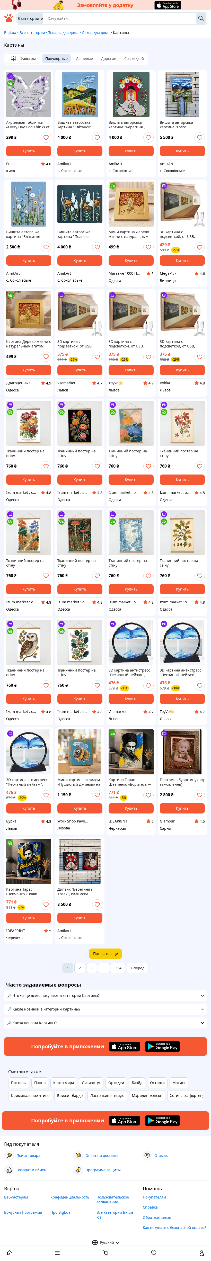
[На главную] (8, 20)
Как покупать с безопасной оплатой (175, 1227)
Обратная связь (157, 1217)
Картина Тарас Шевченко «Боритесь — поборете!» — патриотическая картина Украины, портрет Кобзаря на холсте (131, 782)
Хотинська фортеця (187, 1095)
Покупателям (154, 1197)
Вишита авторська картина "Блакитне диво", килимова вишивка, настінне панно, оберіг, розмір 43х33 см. (25, 234)
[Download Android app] (162, 1046)
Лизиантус (91, 1082)
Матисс (179, 1082)
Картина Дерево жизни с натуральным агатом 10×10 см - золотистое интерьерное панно (28, 343)
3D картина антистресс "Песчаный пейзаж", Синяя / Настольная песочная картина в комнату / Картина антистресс (129, 672)
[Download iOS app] (124, 1046)
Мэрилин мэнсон (147, 1095)
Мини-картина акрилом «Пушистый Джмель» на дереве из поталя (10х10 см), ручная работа (79, 782)
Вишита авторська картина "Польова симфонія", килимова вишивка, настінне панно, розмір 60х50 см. (78, 234)
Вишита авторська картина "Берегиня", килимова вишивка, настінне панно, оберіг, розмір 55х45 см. (129, 124)
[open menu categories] (57, 1253)
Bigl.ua (10, 32)
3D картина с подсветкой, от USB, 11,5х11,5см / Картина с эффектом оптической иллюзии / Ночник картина (181, 234)
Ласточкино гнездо (107, 1095)
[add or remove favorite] (46, 137)
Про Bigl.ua (60, 1212)
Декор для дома (96, 32)
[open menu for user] (202, 1253)
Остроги (157, 1082)
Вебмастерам (16, 1197)
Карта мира (63, 1082)
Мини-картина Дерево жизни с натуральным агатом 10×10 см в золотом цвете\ (129, 234)
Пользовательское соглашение (112, 1199)
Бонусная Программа (23, 1212)
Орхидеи (116, 1082)
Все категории (32, 32)
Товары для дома (63, 32)
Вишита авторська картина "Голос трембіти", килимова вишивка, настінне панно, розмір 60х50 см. (181, 124)
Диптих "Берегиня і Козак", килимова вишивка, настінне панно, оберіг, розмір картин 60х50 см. (76, 891)
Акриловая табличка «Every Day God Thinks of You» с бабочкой (27, 124)
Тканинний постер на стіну (25, 453)
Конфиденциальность (69, 1197)
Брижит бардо (70, 1095)
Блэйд (137, 1082)
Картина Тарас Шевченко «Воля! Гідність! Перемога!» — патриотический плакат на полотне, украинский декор (27, 891)
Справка (150, 1207)
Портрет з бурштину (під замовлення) (182, 782)
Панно (40, 1082)
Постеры (19, 1082)
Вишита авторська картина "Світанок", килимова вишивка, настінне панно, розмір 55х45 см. (78, 124)
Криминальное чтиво (30, 1095)
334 (118, 967)
